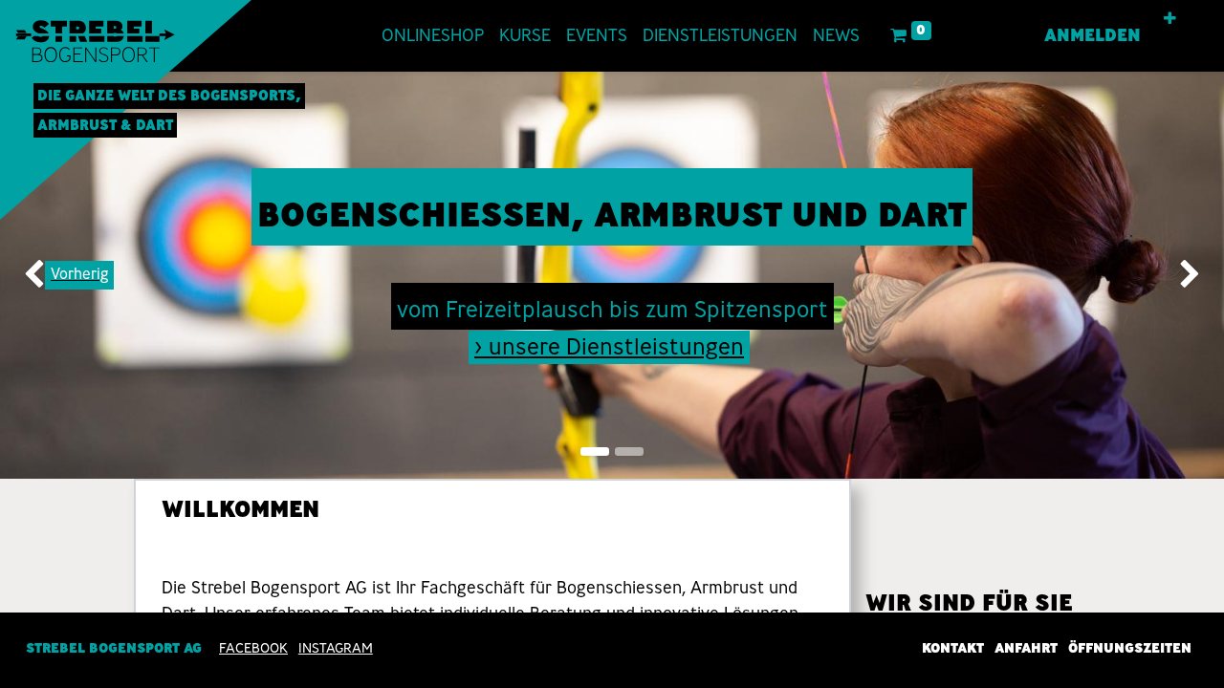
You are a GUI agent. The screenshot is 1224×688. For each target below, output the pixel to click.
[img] (49, 275)
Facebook (253, 647)
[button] (1170, 19)
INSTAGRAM (335, 647)
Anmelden (1092, 35)
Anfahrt (1026, 647)
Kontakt (953, 647)
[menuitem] (433, 36)
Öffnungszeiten (1129, 647)
